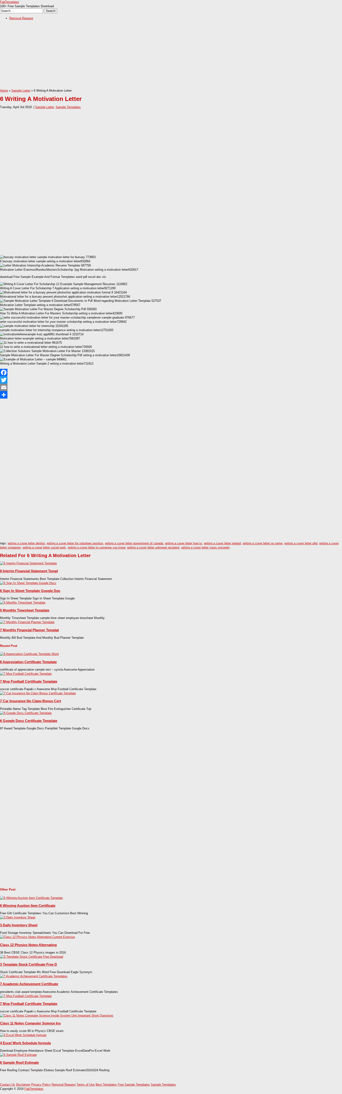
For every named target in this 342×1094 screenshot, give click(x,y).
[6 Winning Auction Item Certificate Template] (31, 898)
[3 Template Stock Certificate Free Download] (31, 956)
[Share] (171, 395)
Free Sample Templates (134, 1084)
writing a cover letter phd (300, 543)
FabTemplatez (9, 2)
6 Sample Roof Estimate (19, 1062)
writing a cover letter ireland (222, 543)
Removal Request (21, 18)
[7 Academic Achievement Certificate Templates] (33, 976)
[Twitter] (171, 380)
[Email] (171, 387)
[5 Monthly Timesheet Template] (22, 602)
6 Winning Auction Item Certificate (27, 906)
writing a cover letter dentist (26, 543)
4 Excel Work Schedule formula (25, 1043)
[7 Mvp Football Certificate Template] (26, 673)
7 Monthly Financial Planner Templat (29, 630)
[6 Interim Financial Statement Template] (28, 563)
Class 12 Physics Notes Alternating (28, 945)
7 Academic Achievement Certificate (29, 984)
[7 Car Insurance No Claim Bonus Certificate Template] (38, 693)
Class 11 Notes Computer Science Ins (30, 1023)
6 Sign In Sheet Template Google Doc (30, 591)
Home (4, 90)
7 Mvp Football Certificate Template (28, 681)
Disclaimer (23, 1084)
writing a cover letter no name (262, 543)
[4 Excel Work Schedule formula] (23, 1035)
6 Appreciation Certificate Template (28, 662)
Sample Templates (68, 107)
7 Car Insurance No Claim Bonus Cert (30, 701)
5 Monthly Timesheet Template (24, 610)
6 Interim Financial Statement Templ (29, 571)
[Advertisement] (139, 56)
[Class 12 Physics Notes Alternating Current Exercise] (37, 937)
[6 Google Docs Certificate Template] (26, 713)
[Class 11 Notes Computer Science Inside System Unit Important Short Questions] (56, 1015)
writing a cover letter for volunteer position (75, 543)
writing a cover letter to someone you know (96, 547)
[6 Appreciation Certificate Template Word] (29, 654)
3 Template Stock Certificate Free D (28, 964)
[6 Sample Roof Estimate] (18, 1055)
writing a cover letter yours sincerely (205, 547)
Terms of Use (86, 1084)
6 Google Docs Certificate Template (28, 721)
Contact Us (7, 1084)
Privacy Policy (41, 1084)
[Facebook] (171, 372)
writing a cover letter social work (44, 547)
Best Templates (106, 1084)
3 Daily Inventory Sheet (18, 925)
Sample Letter (20, 90)
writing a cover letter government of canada (134, 543)
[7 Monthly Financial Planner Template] (27, 622)
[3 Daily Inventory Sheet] (17, 917)
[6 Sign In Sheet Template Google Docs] (28, 583)
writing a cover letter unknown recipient (153, 547)
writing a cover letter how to (183, 543)
